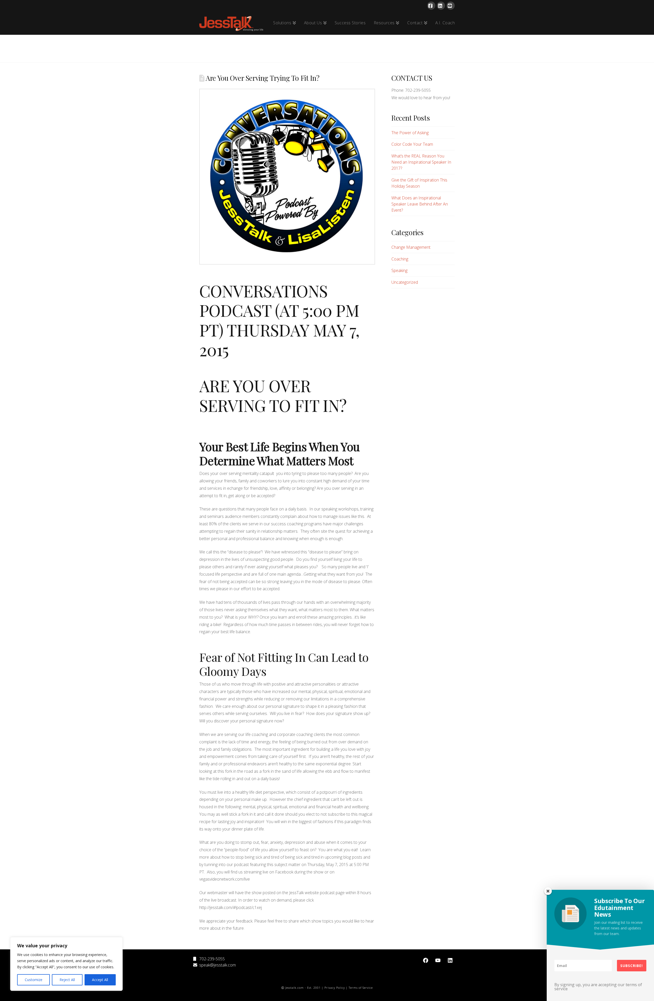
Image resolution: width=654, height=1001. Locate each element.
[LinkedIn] (441, 6)
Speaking (399, 270)
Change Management (410, 247)
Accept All (100, 979)
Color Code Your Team (412, 144)
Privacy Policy (334, 987)
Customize (33, 979)
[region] (66, 964)
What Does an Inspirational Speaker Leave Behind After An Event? (419, 204)
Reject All (67, 979)
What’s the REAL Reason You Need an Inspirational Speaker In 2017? (421, 162)
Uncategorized (404, 282)
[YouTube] (451, 6)
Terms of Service (361, 987)
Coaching (399, 259)
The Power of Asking (410, 132)
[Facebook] (431, 6)
